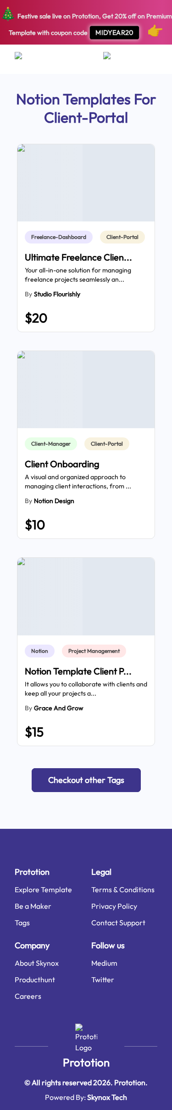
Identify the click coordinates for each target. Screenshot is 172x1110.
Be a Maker (33, 906)
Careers (28, 996)
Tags (22, 922)
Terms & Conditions (123, 889)
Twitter (102, 979)
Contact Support (118, 922)
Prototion (86, 1062)
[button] (86, 780)
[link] (60, 237)
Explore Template (43, 889)
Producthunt (35, 979)
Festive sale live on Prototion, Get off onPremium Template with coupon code (86, 22)
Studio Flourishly (57, 294)
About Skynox (37, 963)
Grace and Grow (58, 708)
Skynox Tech (107, 1097)
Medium (104, 963)
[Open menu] (27, 59)
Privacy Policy (114, 906)
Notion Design (54, 501)
